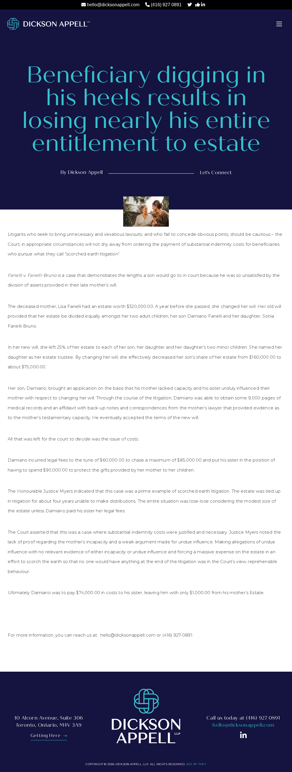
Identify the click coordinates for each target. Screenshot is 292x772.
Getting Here (46, 735)
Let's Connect (216, 173)
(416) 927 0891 (166, 4)
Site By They (196, 764)
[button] (279, 23)
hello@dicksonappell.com (113, 4)
